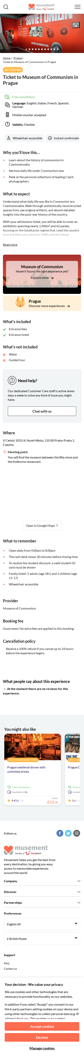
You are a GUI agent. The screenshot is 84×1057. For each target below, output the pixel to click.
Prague (17, 58)
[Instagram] (76, 833)
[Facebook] (59, 833)
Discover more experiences (47, 306)
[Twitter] (68, 833)
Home (6, 58)
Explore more (40, 277)
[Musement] (42, 7)
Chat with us (42, 411)
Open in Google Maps (41, 525)
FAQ (6, 963)
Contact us (10, 968)
